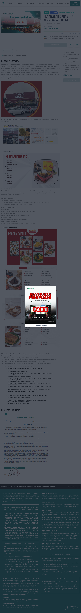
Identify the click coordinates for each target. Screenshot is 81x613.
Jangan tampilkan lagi (41, 325)
